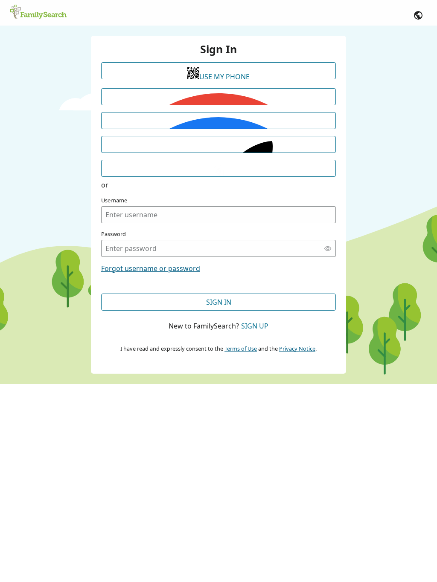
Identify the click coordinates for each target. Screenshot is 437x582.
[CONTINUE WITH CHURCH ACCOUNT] (218, 168)
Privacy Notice (297, 348)
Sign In (218, 302)
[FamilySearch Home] (38, 12)
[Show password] (328, 248)
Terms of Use (240, 348)
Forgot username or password (150, 268)
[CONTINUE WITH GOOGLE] (218, 96)
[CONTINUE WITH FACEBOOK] (218, 120)
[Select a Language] (418, 15)
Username (114, 200)
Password (113, 234)
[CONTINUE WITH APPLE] (218, 144)
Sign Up (254, 326)
